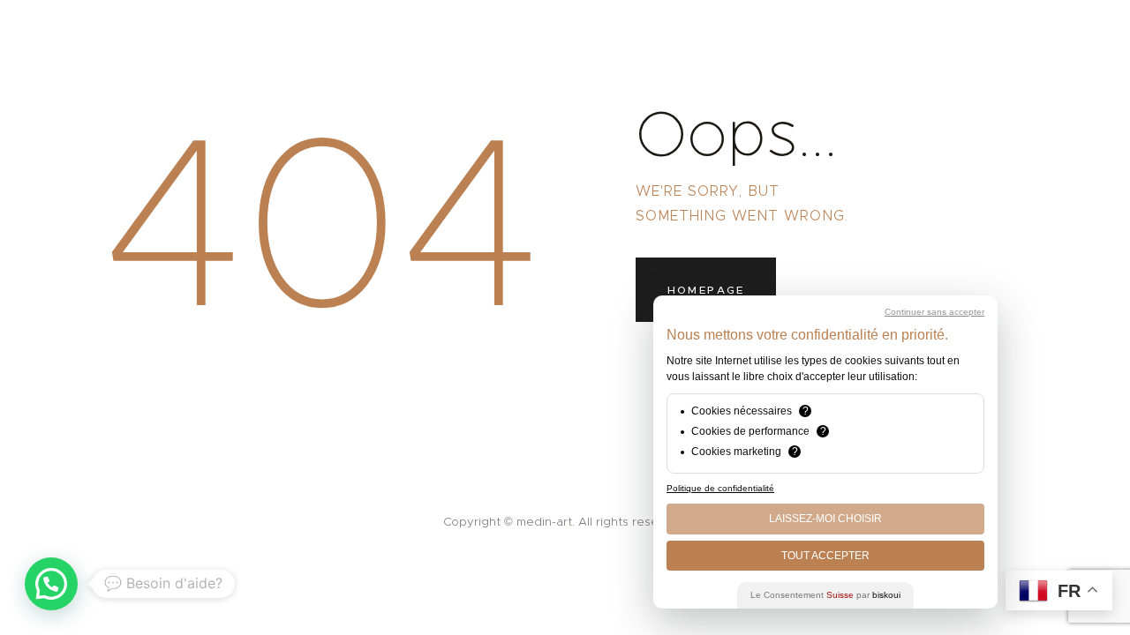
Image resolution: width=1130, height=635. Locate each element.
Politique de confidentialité (720, 488)
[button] (51, 583)
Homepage (706, 289)
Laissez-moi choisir (825, 518)
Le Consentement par (825, 595)
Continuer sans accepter (934, 312)
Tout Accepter (825, 555)
